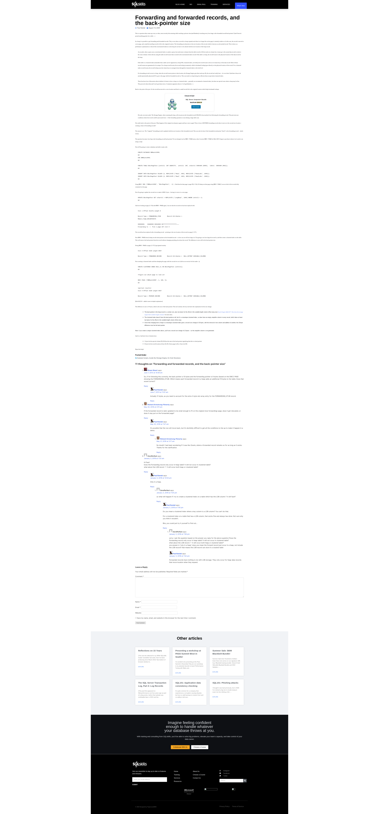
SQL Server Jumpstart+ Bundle (196, 99)
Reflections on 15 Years (150, 651)
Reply (146, 386)
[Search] (245, 780)
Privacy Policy (224, 806)
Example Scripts (142, 358)
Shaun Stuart (153, 370)
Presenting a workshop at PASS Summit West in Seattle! (188, 654)
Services (226, 4)
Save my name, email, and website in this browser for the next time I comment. (166, 618)
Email (138, 607)
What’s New (241, 6)
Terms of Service (238, 806)
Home (176, 771)
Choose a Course (199, 775)
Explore (141, 666)
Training (214, 4)
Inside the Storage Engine (158, 358)
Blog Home (180, 4)
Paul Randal (158, 390)
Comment (139, 576)
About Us (196, 771)
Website (138, 613)
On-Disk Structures (174, 358)
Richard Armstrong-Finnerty (159, 405)
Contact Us (197, 778)
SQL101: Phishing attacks (225, 683)
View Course (196, 107)
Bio (191, 4)
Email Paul (201, 4)
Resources (178, 781)
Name (138, 602)
